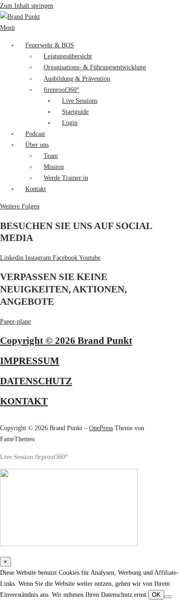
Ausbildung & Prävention (77, 78)
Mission (54, 166)
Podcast (35, 133)
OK (156, 594)
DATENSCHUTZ (36, 381)
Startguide (75, 111)
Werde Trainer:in (66, 177)
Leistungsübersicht (68, 56)
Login (70, 122)
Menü (7, 27)
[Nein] (168, 596)
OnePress (101, 428)
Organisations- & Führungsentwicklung (95, 67)
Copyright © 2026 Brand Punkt (66, 341)
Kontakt (35, 188)
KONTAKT (24, 401)
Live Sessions (79, 100)
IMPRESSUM (29, 361)
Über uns (37, 144)
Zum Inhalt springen (26, 5)
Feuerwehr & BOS (49, 45)
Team (51, 155)
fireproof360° (61, 89)
